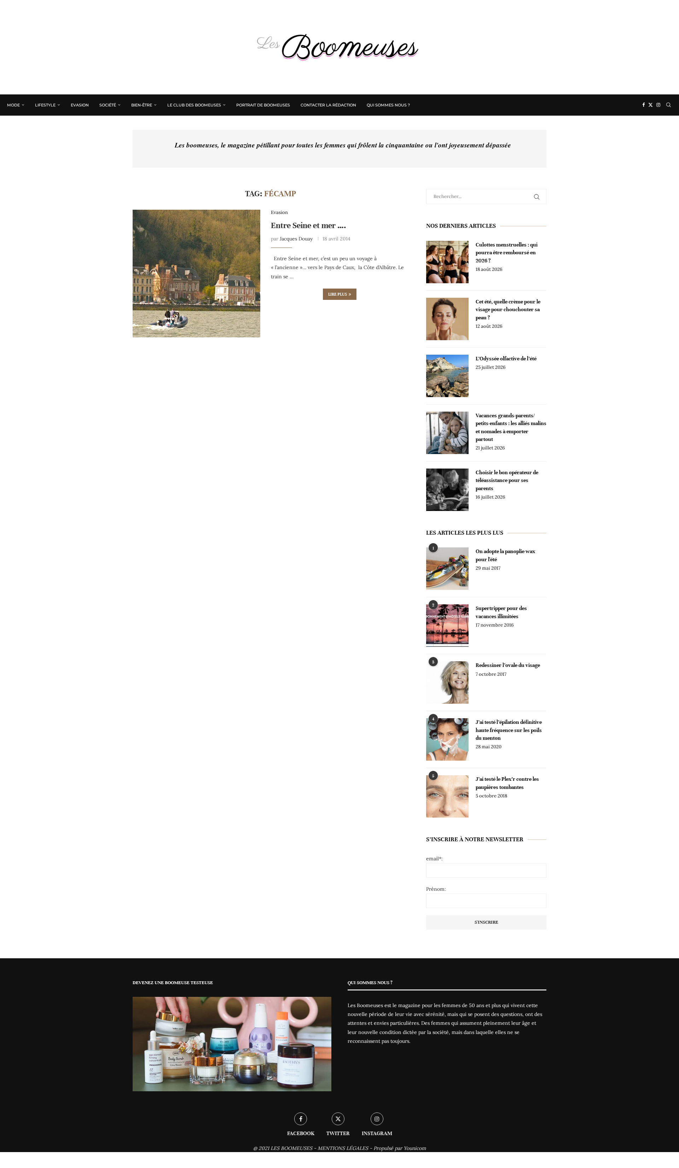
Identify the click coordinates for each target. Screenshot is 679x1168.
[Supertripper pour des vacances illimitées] (447, 625)
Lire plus (337, 294)
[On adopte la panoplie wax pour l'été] (447, 568)
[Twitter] (650, 105)
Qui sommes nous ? (388, 105)
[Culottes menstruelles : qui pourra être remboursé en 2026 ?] (447, 262)
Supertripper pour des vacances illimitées (501, 612)
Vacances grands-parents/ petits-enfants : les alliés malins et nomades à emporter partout (511, 427)
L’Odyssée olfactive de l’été (506, 358)
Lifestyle (45, 105)
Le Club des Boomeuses (194, 105)
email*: (434, 858)
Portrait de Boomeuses (263, 105)
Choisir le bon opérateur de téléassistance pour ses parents (507, 480)
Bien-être (141, 105)
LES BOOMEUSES (291, 1148)
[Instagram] (658, 105)
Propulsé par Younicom (399, 1148)
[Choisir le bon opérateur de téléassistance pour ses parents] (447, 490)
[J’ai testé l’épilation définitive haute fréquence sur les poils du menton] (447, 739)
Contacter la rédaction (328, 105)
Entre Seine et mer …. (308, 225)
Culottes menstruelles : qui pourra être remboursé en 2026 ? (507, 253)
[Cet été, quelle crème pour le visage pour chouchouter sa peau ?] (447, 319)
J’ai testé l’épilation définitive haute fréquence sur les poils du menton (509, 730)
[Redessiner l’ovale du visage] (447, 682)
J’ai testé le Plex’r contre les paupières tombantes (507, 783)
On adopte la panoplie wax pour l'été (505, 555)
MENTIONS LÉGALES (343, 1148)
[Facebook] (643, 105)
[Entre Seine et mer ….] (196, 273)
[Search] (668, 105)
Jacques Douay (296, 239)
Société (107, 105)
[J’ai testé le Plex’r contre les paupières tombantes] (447, 796)
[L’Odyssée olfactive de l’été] (447, 376)
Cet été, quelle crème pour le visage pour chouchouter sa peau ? (508, 309)
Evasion (80, 105)
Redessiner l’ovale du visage (508, 665)
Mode (13, 105)
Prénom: (436, 889)
